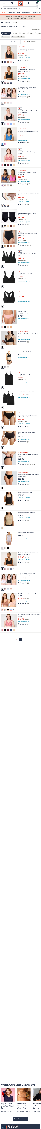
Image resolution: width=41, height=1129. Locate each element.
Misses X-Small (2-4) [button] (18, 36)
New (18, 12)
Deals (3, 12)
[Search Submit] (37, 8)
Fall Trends (26, 12)
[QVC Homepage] (2, 23)
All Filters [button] (11, 42)
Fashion (7, 22)
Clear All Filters (35, 29)
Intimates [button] (6, 36)
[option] (20, 17)
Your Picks (11, 12)
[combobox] (19, 8)
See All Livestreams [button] (20, 1119)
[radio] (2, 62)
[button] (4, 4)
